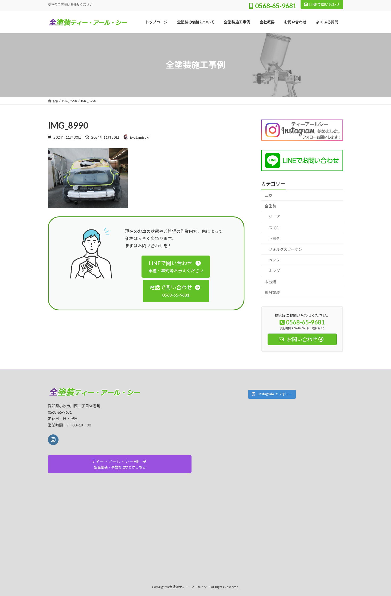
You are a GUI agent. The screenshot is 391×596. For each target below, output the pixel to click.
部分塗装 (272, 292)
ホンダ (274, 271)
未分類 (270, 281)
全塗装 (270, 206)
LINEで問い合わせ (324, 4)
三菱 (268, 195)
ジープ (274, 217)
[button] (176, 267)
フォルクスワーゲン (285, 249)
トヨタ (274, 238)
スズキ (274, 227)
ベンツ (274, 260)
